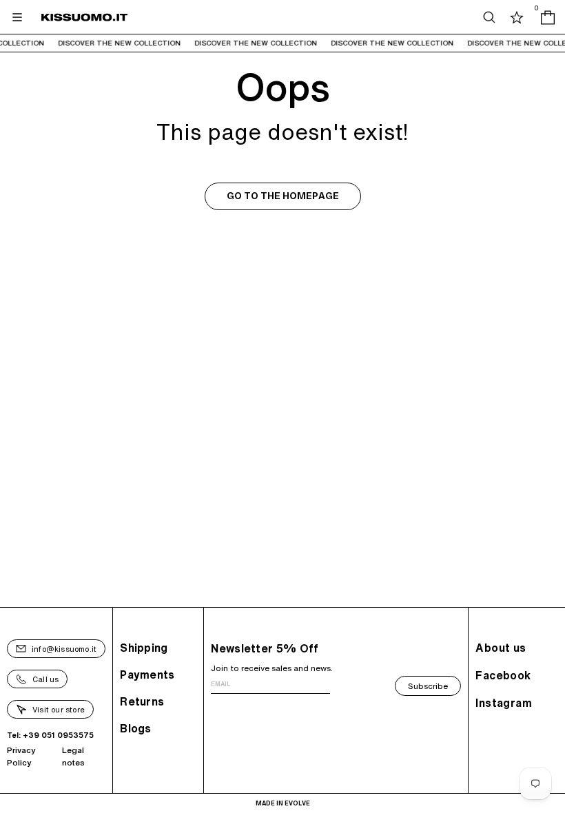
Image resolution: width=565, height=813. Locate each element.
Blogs (136, 728)
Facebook (503, 675)
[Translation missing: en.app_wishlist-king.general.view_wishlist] (517, 17)
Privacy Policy (21, 756)
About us (500, 647)
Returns (142, 701)
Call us (45, 679)
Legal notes (73, 756)
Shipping (143, 647)
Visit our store (58, 709)
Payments (147, 674)
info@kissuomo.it (64, 648)
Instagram (503, 702)
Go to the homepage (283, 196)
